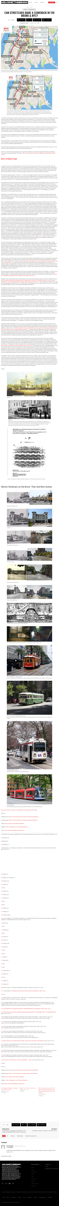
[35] (48, 248)
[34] (8, 248)
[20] (51, 220)
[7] (7, 187)
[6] (1, 874)
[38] (32, 254)
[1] (54, 176)
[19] (2, 918)
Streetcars (12, 1136)
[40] (11, 262)
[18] (38, 214)
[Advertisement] (29, 862)
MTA (7, 1136)
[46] (34, 284)
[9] (1, 884)
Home (27, 7)
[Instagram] (13, 1183)
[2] (14, 178)
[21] (47, 221)
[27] (41, 234)
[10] (38, 195)
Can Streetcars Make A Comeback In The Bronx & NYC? (44, 1130)
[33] (19, 246)
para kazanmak (9, 1146)
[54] (42, 334)
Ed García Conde (24, 23)
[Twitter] (6, 1183)
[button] (57, 2)
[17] (39, 212)
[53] (33, 331)
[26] (2, 943)
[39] (14, 260)
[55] (2, 1059)
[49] (23, 311)
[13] (4, 205)
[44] (35, 275)
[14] (28, 207)
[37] (30, 253)
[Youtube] (9, 1183)
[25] (4, 230)
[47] (39, 294)
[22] (42, 223)
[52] (49, 330)
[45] (38, 281)
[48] (45, 300)
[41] (8, 266)
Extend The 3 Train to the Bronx (27, 1088)
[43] (9, 273)
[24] (7, 227)
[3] (39, 178)
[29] (1, 238)
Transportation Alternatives (31, 1136)
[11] (15, 196)
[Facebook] (2, 1183)
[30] (36, 238)
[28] (40, 235)
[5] (28, 185)
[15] (9, 208)
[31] (38, 241)
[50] (17, 320)
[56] (22, 346)
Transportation (32, 9)
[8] (47, 187)
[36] (51, 250)
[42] (17, 267)
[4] (12, 183)
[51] (28, 329)
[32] (21, 244)
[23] (17, 224)
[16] (1, 211)
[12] (2, 894)
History (31, 7)
